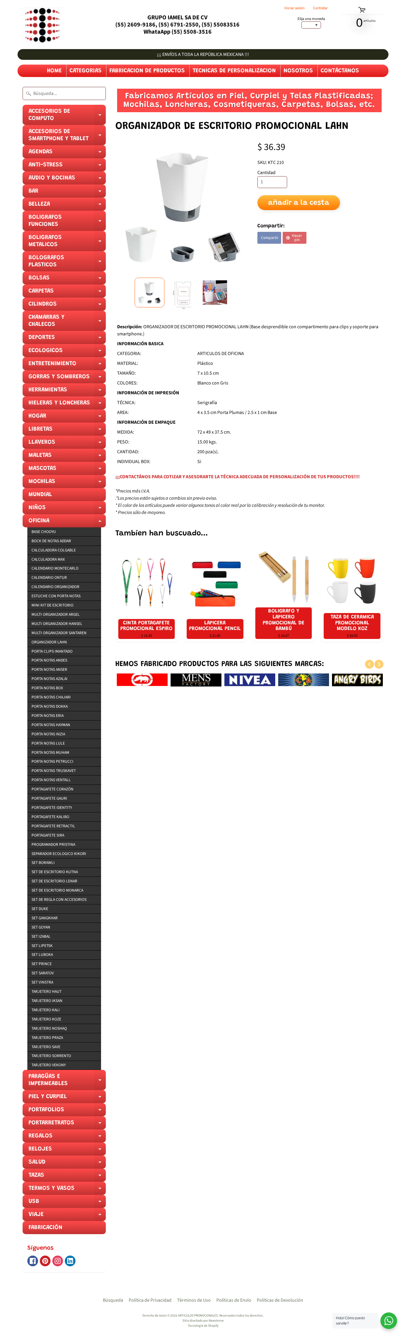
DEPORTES (67, 339)
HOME (54, 71)
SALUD (67, 1164)
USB (67, 1203)
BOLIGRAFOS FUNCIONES (67, 222)
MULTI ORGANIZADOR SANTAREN (59, 633)
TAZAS (67, 1177)
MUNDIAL (40, 495)
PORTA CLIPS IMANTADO (52, 651)
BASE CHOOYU (44, 531)
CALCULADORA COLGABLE (54, 550)
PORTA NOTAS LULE (48, 743)
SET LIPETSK (42, 945)
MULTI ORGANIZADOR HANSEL (57, 623)
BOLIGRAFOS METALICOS (67, 243)
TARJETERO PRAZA (47, 1037)
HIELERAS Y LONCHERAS (67, 404)
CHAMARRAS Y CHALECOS (67, 322)
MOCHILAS (67, 483)
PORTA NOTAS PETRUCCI (52, 761)
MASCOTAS (67, 470)
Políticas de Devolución (280, 1300)
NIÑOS (67, 509)
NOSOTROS (298, 71)
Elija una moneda (311, 19)
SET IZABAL (41, 936)
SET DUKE (40, 909)
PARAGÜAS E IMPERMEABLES (67, 1081)
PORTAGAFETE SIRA (48, 835)
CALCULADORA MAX (48, 559)
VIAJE (67, 1216)
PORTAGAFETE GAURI (49, 798)
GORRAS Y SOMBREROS (67, 378)
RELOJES (67, 1151)
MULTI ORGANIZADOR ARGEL (56, 614)
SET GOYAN (41, 927)
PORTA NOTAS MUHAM (50, 752)
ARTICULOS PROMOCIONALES (198, 1315)
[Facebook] (32, 1261)
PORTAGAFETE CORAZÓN (52, 789)
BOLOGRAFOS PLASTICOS (67, 263)
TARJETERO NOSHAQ (49, 1028)
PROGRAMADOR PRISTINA (53, 844)
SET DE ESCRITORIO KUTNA (55, 872)
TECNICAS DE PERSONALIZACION (234, 71)
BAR (67, 193)
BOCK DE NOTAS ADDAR (51, 541)
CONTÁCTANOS (340, 71)
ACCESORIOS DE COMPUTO (67, 116)
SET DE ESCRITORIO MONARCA (57, 890)
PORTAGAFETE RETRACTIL (53, 826)
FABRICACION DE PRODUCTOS (147, 71)
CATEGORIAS (86, 71)
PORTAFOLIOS (67, 1111)
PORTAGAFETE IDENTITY (52, 807)
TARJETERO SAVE (46, 1047)
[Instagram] (57, 1261)
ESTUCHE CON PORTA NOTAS (56, 596)
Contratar (320, 8)
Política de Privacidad (150, 1300)
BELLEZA (67, 206)
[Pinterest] (45, 1261)
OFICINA (67, 522)
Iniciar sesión (294, 8)
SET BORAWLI (43, 862)
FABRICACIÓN (45, 1228)
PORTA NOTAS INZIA (48, 734)
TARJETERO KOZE (46, 1019)
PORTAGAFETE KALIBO (50, 817)
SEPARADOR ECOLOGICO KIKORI (59, 853)
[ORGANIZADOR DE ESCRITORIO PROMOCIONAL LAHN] (149, 292)
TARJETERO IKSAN (47, 1001)
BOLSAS (67, 280)
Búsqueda (113, 1300)
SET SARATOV (43, 973)
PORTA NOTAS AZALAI (49, 678)
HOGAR (67, 418)
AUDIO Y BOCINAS (67, 180)
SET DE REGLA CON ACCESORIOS (59, 899)
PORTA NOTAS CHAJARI (51, 697)
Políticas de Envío (233, 1300)
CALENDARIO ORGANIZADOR (55, 587)
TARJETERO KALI (46, 1010)
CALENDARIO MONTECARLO (55, 568)
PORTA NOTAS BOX (47, 688)
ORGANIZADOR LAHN (49, 642)
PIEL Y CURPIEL (67, 1098)
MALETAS (67, 457)
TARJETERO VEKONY (49, 1065)
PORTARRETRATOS (67, 1124)
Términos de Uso (194, 1300)
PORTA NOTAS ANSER (49, 669)
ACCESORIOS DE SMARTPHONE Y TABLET (67, 137)
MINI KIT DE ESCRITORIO (52, 605)
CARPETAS (67, 293)
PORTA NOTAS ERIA (48, 715)
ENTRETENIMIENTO (67, 365)
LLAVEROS (67, 444)
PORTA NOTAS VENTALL (51, 780)
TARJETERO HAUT (47, 991)
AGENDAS (67, 153)
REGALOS (67, 1137)
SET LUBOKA (42, 954)
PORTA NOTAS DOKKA (50, 706)
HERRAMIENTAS (67, 391)
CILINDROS (67, 306)
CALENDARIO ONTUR (49, 577)
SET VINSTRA (42, 982)
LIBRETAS (67, 431)
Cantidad (266, 172)
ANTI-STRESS (67, 166)
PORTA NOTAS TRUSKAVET (54, 770)
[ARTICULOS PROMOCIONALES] (41, 24)
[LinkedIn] (70, 1261)
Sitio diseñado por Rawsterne (203, 1320)
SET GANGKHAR (45, 918)
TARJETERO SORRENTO (51, 1056)
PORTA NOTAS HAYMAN (51, 725)
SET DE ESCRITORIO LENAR (54, 881)
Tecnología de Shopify (203, 1325)
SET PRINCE (42, 964)
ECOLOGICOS (67, 352)
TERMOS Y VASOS (67, 1190)
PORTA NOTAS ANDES (49, 660)
